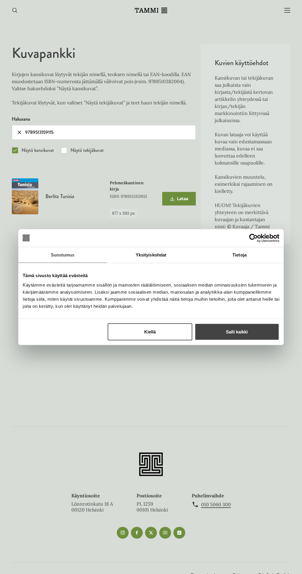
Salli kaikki (237, 331)
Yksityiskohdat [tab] (151, 254)
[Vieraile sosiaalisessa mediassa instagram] (123, 533)
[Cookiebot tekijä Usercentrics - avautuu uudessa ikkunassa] (253, 237)
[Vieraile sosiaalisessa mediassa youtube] (165, 533)
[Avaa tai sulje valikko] (287, 10)
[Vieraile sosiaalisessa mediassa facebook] (137, 533)
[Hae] (15, 10)
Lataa (179, 200)
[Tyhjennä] (19, 132)
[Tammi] (151, 10)
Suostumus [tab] (63, 254)
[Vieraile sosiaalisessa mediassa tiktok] (179, 533)
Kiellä (150, 331)
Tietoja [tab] (239, 254)
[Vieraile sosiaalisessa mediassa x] (151, 533)
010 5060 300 (216, 504)
